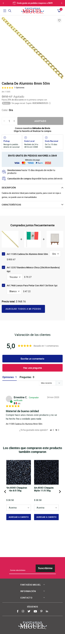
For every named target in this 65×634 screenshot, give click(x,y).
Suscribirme (45, 568)
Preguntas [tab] (25, 377)
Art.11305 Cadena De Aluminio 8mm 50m (24, 423)
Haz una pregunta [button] (32, 367)
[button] (52, 429)
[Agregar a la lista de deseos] (59, 20)
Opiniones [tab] (8, 377)
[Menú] (5, 11)
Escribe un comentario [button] (32, 358)
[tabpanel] (32, 48)
